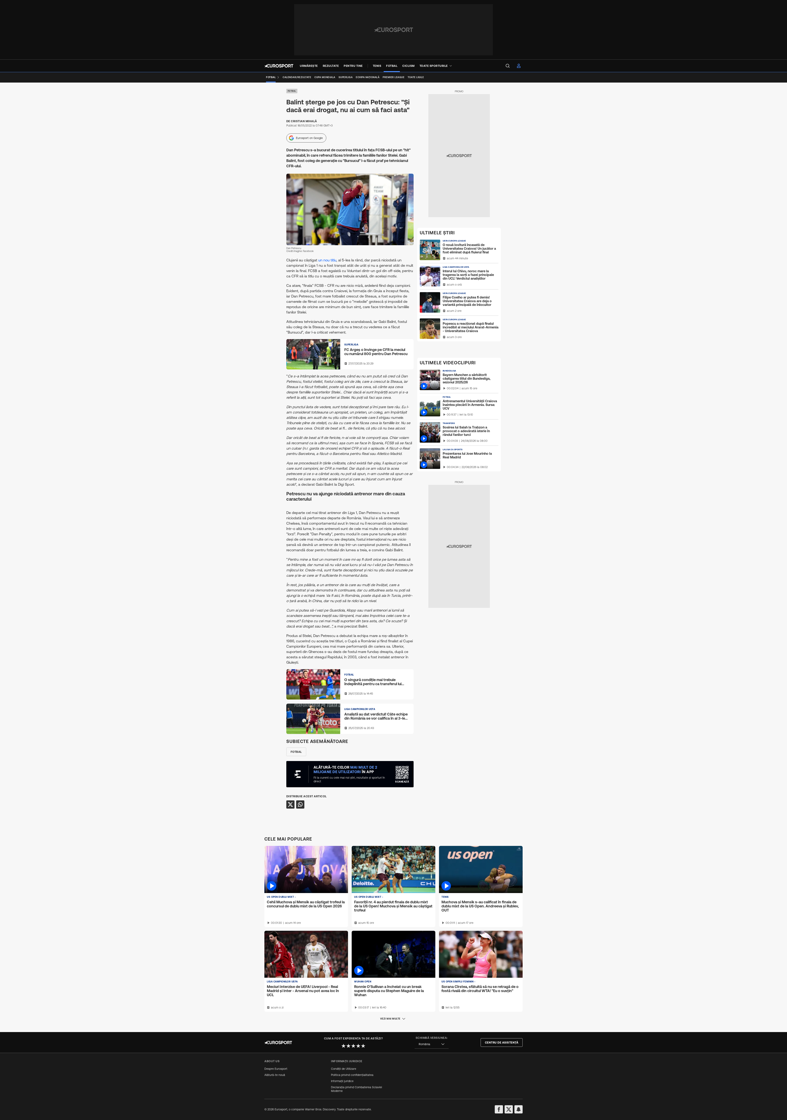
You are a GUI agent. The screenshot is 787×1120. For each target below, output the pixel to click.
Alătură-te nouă (274, 1075)
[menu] (508, 66)
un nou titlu (327, 260)
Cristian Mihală (304, 121)
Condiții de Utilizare (343, 1068)
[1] (343, 1045)
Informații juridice (342, 1081)
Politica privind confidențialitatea (352, 1075)
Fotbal (292, 91)
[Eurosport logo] (278, 66)
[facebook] (499, 1109)
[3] (353, 1045)
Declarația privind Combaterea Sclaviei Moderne (356, 1089)
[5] (363, 1045)
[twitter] (509, 1109)
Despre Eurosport (275, 1068)
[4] (358, 1045)
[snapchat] (518, 1109)
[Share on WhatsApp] (300, 804)
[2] (348, 1045)
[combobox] (432, 1044)
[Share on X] (290, 804)
